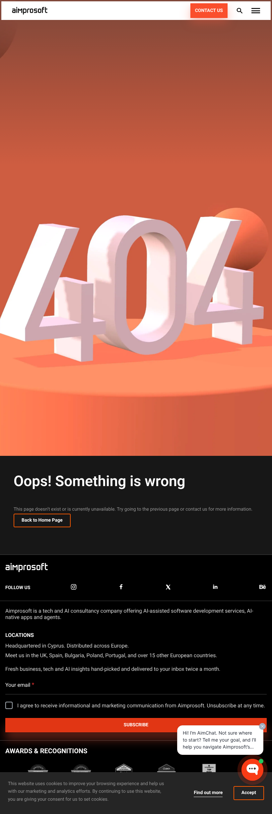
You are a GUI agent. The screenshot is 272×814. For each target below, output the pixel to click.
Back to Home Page (42, 520)
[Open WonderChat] (252, 770)
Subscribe (136, 725)
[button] (255, 10)
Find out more (208, 792)
